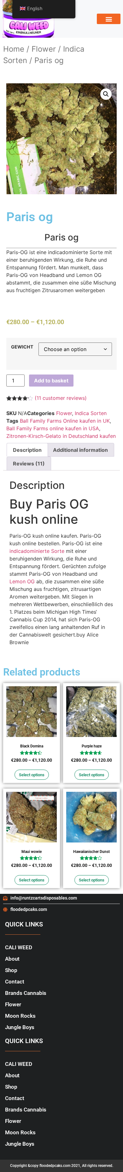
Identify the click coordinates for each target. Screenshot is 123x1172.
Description (27, 450)
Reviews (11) (29, 463)
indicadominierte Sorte (36, 551)
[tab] (27, 450)
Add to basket (51, 380)
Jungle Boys (19, 1027)
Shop (11, 970)
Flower (44, 49)
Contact (14, 981)
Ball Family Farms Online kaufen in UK (65, 421)
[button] (108, 19)
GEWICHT (22, 347)
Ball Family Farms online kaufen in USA (52, 428)
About (12, 959)
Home (13, 49)
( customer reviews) (61, 398)
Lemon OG (22, 581)
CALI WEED (18, 947)
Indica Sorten (91, 413)
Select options (31, 774)
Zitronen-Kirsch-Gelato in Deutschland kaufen (61, 436)
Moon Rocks (20, 1016)
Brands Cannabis (25, 993)
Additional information (80, 450)
